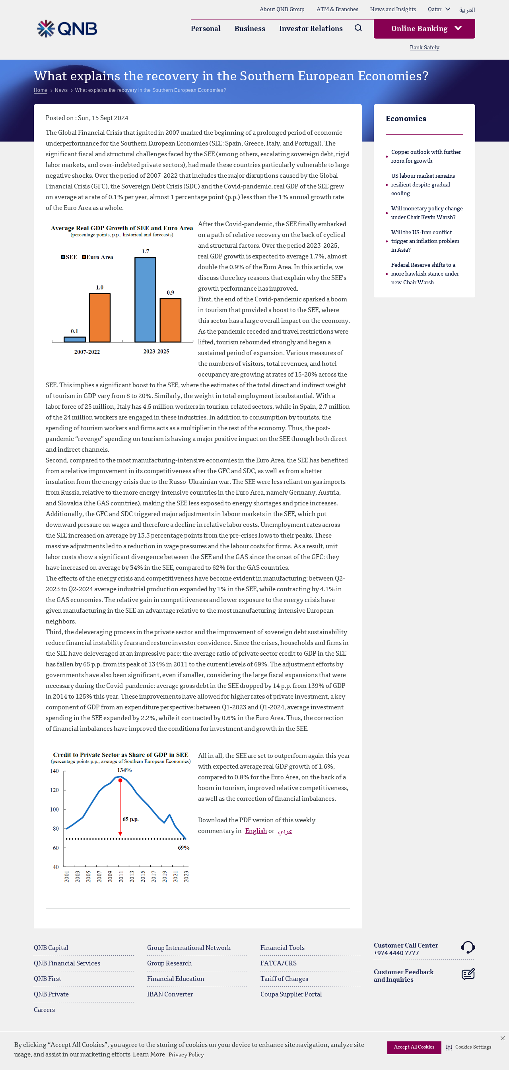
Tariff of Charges (284, 979)
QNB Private (51, 995)
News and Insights (393, 9)
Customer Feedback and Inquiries (404, 976)
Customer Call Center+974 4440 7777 (406, 950)
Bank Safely (424, 47)
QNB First (47, 979)
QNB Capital (51, 948)
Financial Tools (282, 948)
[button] (469, 1047)
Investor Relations (311, 29)
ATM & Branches (337, 9)
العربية (467, 9)
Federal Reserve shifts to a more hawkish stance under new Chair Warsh (425, 273)
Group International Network (189, 948)
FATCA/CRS (278, 964)
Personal (206, 29)
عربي (285, 831)
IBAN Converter (170, 995)
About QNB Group (282, 9)
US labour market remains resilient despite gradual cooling (423, 184)
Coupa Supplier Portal (291, 995)
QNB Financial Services (67, 964)
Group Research (169, 964)
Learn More (149, 1055)
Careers (44, 1010)
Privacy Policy (186, 1055)
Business (250, 29)
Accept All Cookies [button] (414, 1047)
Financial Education (175, 979)
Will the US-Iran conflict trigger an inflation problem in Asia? (425, 241)
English (256, 831)
